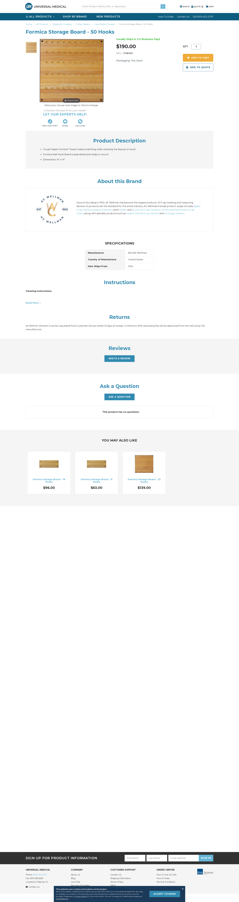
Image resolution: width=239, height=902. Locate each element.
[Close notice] (182, 889)
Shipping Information (120, 878)
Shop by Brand (75, 16)
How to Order (163, 878)
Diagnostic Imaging (62, 24)
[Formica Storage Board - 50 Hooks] (31, 47)
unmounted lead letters (174, 210)
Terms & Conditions (165, 882)
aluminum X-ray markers (146, 210)
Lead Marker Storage (104, 24)
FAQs (113, 885)
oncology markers (174, 213)
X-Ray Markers (83, 24)
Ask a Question (119, 397)
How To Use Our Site (166, 874)
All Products (42, 24)
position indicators (103, 210)
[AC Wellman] (55, 209)
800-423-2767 (40, 874)
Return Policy (117, 882)
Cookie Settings (62, 899)
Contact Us (183, 16)
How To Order (166, 16)
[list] (119, 16)
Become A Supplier (80, 885)
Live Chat (75, 882)
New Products (108, 16)
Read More (32, 303)
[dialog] (119, 894)
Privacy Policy (81, 896)
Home (29, 24)
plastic (123, 210)
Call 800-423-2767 (203, 16)
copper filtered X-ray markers (142, 213)
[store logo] (45, 6)
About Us (75, 874)
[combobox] (123, 6)
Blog (73, 878)
